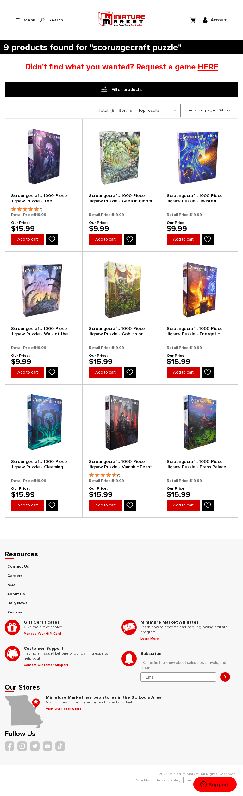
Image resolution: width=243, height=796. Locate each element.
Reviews (15, 612)
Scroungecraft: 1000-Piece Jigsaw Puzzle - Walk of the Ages (39, 331)
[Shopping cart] (193, 20)
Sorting (125, 110)
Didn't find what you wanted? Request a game (121, 67)
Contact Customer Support (46, 665)
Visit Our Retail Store (64, 709)
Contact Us (18, 566)
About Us (16, 594)
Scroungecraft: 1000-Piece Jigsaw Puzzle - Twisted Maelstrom (195, 198)
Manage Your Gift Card (42, 634)
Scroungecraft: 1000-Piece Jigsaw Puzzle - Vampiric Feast (120, 464)
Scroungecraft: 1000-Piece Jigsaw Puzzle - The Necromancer (39, 198)
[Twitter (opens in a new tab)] (35, 746)
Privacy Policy (169, 780)
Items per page (200, 110)
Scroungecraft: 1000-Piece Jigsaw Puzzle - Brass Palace (196, 464)
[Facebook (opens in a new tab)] (9, 746)
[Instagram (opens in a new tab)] (22, 746)
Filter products (126, 89)
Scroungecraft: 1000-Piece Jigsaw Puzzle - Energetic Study (195, 331)
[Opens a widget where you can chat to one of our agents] (215, 785)
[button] (43, 208)
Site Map (144, 780)
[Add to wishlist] (52, 239)
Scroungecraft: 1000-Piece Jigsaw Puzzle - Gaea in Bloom (120, 198)
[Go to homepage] (122, 18)
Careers (15, 575)
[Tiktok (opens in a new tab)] (60, 746)
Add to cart (27, 239)
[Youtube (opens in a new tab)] (47, 746)
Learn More (149, 639)
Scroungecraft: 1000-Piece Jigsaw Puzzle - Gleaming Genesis (39, 464)
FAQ (11, 585)
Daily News (17, 603)
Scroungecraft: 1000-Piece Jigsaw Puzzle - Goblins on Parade (117, 331)
